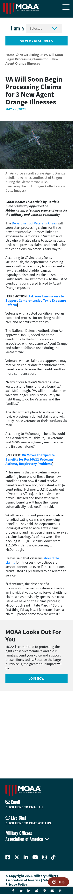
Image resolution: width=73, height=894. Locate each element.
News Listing (29, 54)
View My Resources (36, 41)
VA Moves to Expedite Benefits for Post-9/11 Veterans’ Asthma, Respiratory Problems (30, 459)
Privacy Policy (16, 884)
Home (9, 54)
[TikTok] (53, 857)
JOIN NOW (36, 678)
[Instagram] (44, 857)
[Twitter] (17, 857)
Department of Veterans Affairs (34, 223)
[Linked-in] (25, 857)
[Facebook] (7, 857)
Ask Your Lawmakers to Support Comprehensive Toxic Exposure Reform (35, 300)
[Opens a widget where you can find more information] (58, 882)
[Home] (21, 8)
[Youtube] (35, 857)
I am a (17, 28)
